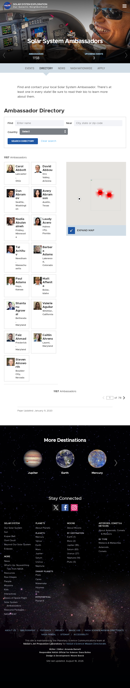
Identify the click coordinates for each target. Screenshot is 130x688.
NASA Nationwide (81, 68)
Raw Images (10, 577)
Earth (65, 473)
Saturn (39, 558)
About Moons (74, 528)
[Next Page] (124, 398)
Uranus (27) (73, 553)
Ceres (38, 579)
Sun (6, 532)
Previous (4, 56)
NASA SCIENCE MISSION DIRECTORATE (104, 630)
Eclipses (8, 549)
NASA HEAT (10, 614)
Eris (37, 592)
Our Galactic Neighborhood (30, 7)
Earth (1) (71, 537)
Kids (6, 590)
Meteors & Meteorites (110, 543)
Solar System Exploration (30, 4)
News (61, 68)
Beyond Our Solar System (17, 544)
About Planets (43, 528)
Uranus (39, 562)
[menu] (124, 6)
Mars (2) (71, 541)
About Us (10, 630)
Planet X (40, 601)
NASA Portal (48, 635)
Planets (40, 523)
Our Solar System (13, 528)
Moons (71, 523)
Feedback (45, 630)
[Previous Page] (103, 398)
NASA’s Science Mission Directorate (86, 644)
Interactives (10, 594)
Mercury (97, 473)
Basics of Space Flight (15, 598)
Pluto (38, 575)
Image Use (74, 630)
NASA (8, 5)
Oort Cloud (10, 540)
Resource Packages (14, 610)
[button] (79, 199)
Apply (101, 68)
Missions (8, 585)
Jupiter (33, 473)
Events (29, 68)
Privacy (59, 630)
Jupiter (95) (73, 545)
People (7, 581)
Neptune (40, 566)
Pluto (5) (71, 562)
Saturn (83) (72, 549)
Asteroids (104, 547)
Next (126, 56)
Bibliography (27, 630)
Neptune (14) (73, 558)
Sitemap (64, 635)
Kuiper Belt (9, 536)
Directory (46, 68)
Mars (38, 549)
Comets (103, 551)
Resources (9, 573)
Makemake (41, 583)
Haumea (40, 587)
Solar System (12, 523)
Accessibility (81, 635)
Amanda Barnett (73, 649)
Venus (39, 541)
